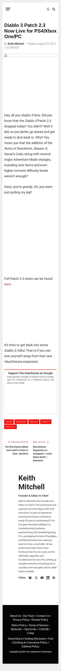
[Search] (53, 9)
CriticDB (44, 629)
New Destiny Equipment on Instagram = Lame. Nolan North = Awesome (42, 453)
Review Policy (40, 619)
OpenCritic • (31, 629)
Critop (30, 633)
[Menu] (8, 9)
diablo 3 (46, 421)
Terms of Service (38, 625)
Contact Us (43, 615)
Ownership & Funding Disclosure (27, 638)
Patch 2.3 (10, 426)
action (9, 421)
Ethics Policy (19, 625)
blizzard (34, 421)
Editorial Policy (30, 646)
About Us (15, 615)
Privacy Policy (21, 619)
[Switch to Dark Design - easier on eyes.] (48, 9)
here (7, 284)
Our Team (28, 615)
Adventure (21, 421)
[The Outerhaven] (29, 9)
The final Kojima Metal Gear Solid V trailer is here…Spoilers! (16, 450)
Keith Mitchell (16, 43)
